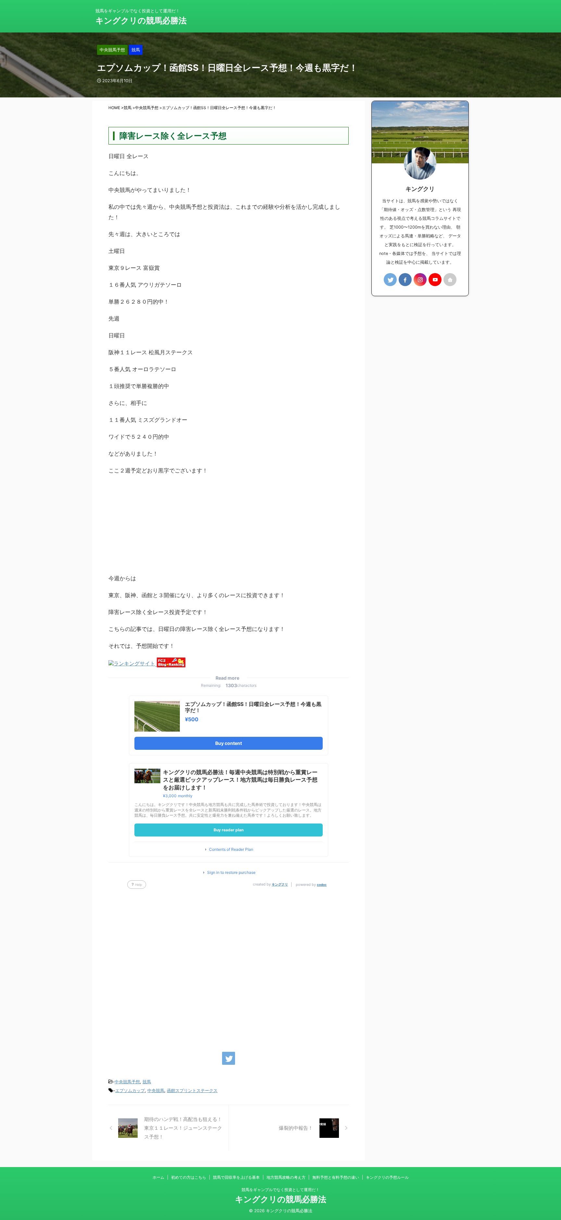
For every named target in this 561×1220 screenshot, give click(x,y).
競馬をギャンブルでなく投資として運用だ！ (280, 1189)
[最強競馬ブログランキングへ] (132, 664)
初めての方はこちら (188, 1177)
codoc (322, 885)
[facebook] (405, 279)
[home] (449, 279)
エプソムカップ (130, 1090)
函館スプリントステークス (192, 1090)
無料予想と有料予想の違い (335, 1177)
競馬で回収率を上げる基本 (236, 1177)
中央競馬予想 (127, 1081)
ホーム (158, 1177)
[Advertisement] (228, 527)
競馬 (147, 1081)
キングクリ (280, 884)
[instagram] (420, 279)
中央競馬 (155, 1090)
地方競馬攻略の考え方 (286, 1177)
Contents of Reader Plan (231, 849)
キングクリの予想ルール (387, 1177)
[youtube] (435, 279)
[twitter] (228, 1058)
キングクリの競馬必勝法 (141, 20)
